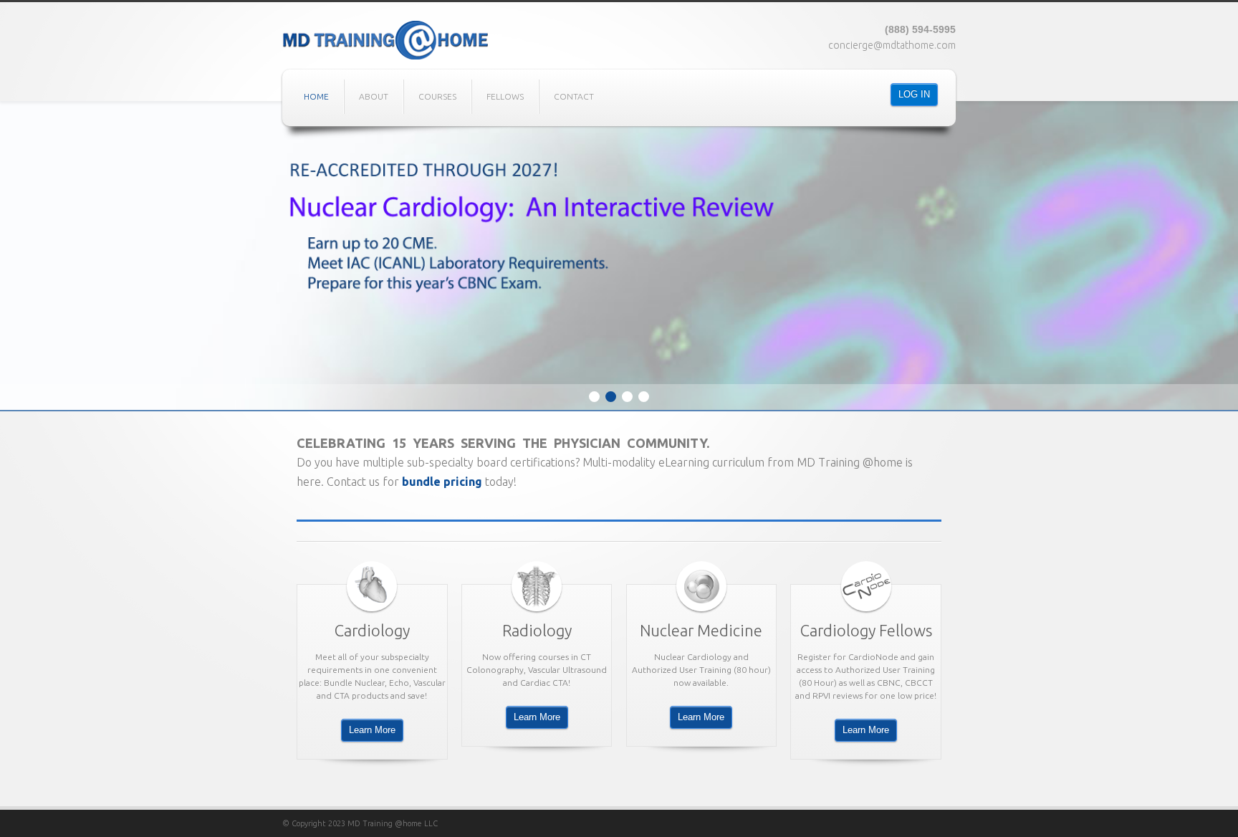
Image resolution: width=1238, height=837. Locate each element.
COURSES (437, 96)
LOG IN (914, 94)
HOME (316, 96)
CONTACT (574, 96)
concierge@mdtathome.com (892, 45)
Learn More (372, 729)
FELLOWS (505, 96)
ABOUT (373, 96)
